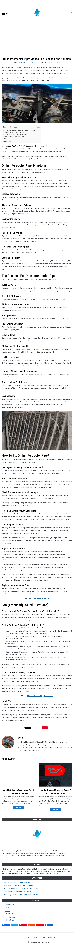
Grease (7, 911)
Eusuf (23, 62)
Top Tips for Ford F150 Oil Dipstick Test (17, 882)
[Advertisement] (37, 40)
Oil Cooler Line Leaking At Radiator (40, 696)
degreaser (10, 470)
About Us (34, 937)
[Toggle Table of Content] (37, 127)
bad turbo (15, 288)
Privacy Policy (51, 937)
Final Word (7, 141)
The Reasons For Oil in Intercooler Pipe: (16, 134)
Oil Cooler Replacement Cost (39, 598)
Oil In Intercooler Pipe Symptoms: (14, 132)
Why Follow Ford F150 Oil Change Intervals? (19, 885)
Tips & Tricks (33, 62)
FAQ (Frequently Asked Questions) (14, 139)
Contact (42, 937)
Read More (18, 807)
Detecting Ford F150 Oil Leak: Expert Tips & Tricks (21, 888)
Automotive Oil (10, 905)
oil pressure (17, 299)
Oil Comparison (10, 917)
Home (27, 937)
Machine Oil (9, 914)
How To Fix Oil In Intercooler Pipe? (14, 136)
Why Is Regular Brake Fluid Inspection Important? (21, 895)
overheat (43, 208)
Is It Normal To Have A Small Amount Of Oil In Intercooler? (21, 130)
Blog (7, 908)
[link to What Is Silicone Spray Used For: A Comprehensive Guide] (18, 775)
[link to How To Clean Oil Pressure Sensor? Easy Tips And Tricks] (55, 775)
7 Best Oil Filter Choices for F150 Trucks (17, 892)
